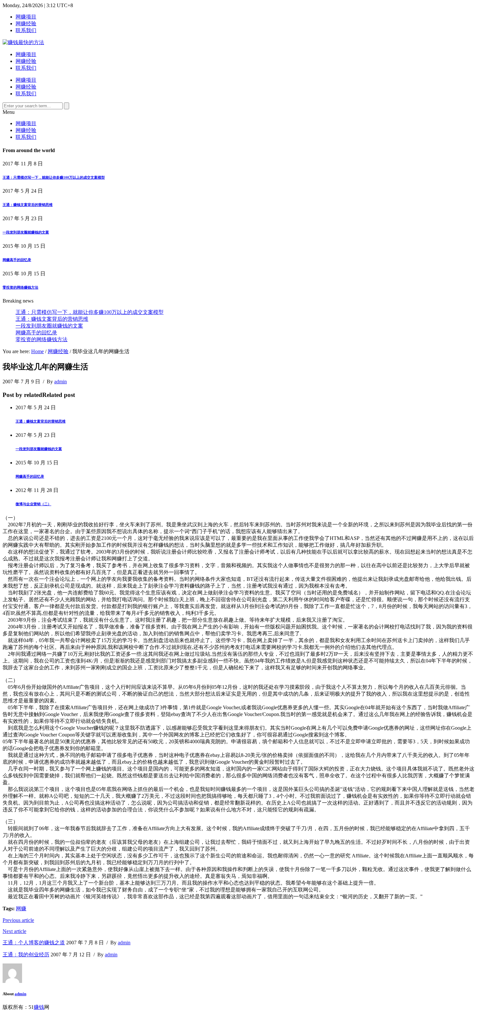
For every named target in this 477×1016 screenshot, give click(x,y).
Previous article (18, 920)
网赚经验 (26, 23)
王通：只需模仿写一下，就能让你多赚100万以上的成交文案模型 (54, 177)
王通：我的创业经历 (26, 954)
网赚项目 (26, 16)
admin (60, 381)
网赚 (21, 908)
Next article (14, 931)
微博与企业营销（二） (33, 504)
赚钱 (39, 1007)
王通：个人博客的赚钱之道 (34, 942)
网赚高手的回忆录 (17, 260)
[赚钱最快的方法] (23, 42)
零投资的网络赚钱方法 (20, 287)
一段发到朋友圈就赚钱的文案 (26, 232)
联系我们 (26, 30)
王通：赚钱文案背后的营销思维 (28, 205)
